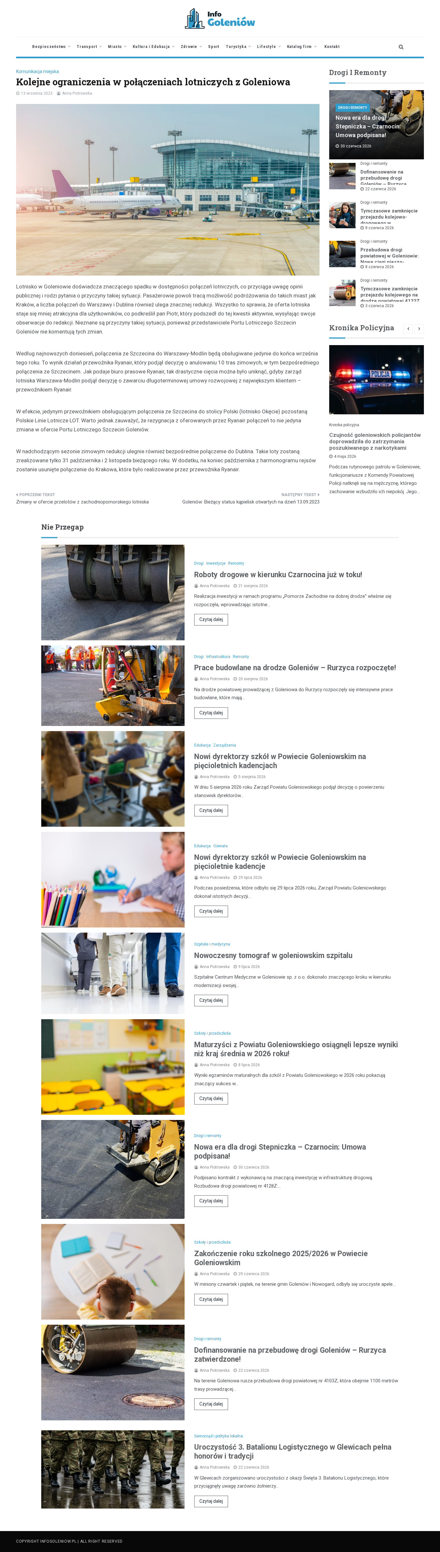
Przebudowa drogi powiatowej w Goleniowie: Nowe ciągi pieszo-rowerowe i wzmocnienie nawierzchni (389, 262)
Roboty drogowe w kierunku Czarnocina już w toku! (278, 574)
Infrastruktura (218, 656)
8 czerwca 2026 (379, 228)
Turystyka (236, 46)
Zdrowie (189, 46)
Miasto (115, 46)
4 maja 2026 (345, 456)
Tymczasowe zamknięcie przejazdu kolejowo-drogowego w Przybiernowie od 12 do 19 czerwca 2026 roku (389, 223)
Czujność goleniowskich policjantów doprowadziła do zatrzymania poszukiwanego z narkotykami (375, 441)
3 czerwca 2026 (379, 306)
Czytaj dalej (211, 619)
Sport (213, 46)
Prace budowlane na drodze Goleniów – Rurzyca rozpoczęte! (295, 667)
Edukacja (202, 745)
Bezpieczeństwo (49, 46)
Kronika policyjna (344, 425)
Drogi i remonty (352, 107)
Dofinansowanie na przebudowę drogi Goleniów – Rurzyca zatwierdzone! (383, 181)
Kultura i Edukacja (151, 46)
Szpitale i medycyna (212, 944)
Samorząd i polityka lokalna (218, 1436)
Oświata (220, 846)
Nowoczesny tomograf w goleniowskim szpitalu (273, 955)
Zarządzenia (224, 745)
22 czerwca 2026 (380, 189)
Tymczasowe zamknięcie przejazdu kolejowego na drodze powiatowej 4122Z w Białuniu (390, 298)
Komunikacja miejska (37, 71)
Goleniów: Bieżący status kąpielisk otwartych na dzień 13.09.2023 (251, 502)
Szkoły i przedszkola (212, 1033)
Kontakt (332, 46)
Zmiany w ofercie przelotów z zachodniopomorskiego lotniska (82, 502)
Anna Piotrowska (77, 93)
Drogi (199, 563)
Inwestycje (215, 563)
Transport (87, 46)
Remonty (236, 563)
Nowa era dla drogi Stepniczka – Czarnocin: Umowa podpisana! (368, 126)
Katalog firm (299, 46)
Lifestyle (266, 46)
